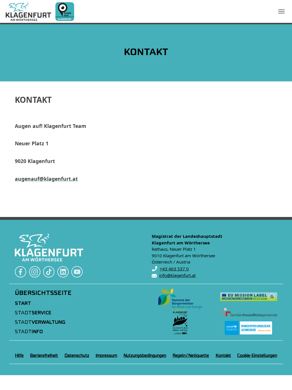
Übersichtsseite (43, 293)
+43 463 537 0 (174, 269)
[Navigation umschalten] (281, 11)
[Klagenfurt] (40, 11)
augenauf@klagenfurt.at (46, 178)
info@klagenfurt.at (177, 275)
